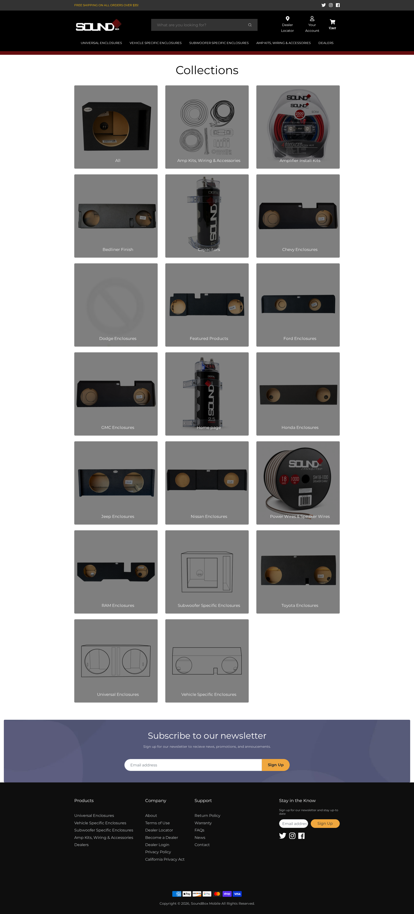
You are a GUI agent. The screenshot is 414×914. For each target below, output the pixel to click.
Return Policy (207, 815)
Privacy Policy (158, 852)
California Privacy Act (165, 859)
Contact (202, 844)
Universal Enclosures (101, 43)
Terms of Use (157, 823)
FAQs (199, 830)
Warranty (203, 823)
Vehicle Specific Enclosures (156, 43)
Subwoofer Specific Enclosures (219, 43)
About (151, 815)
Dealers (326, 43)
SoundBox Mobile (205, 903)
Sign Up (276, 765)
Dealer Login (157, 844)
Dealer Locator (159, 830)
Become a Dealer (161, 837)
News (200, 837)
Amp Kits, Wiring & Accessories (283, 43)
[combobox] (197, 25)
